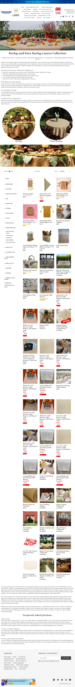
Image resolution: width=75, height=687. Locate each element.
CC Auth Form (21, 656)
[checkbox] (11, 232)
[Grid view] (9, 171)
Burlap (18, 141)
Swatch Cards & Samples (22, 664)
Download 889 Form (21, 658)
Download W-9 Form (9, 658)
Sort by (56, 171)
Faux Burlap (56, 141)
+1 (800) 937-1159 (70, 13)
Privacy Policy (7, 662)
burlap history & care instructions (12, 643)
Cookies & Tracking (8, 660)
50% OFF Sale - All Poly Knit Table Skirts (38, 2)
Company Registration (18, 662)
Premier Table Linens (66, 683)
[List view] (12, 171)
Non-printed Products (45, 661)
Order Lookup (7, 656)
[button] (3, 684)
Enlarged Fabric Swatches (10, 667)
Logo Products (55, 661)
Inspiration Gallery (8, 669)
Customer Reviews (23, 667)
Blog (16, 669)
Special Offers (22, 669)
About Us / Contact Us (21, 660)
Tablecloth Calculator (9, 664)
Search (14, 656)
